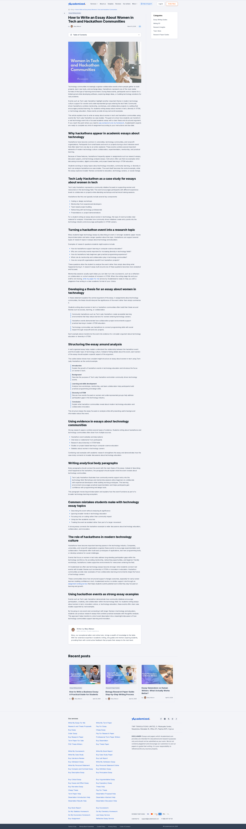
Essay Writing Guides (160, 20)
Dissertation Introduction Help (79, 797)
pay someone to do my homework (111, 123)
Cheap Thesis (73, 790)
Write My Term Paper (104, 723)
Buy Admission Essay (76, 762)
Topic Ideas (157, 31)
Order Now (172, 4)
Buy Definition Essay (103, 769)
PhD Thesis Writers (75, 744)
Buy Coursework (102, 808)
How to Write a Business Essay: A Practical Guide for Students (84, 693)
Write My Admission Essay (105, 762)
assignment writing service (77, 584)
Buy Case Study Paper (104, 755)
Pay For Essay (101, 726)
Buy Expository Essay (104, 783)
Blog (72, 9)
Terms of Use (72, 826)
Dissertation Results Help (77, 801)
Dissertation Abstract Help (105, 797)
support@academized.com (150, 819)
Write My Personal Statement (79, 765)
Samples (110, 4)
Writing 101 (156, 23)
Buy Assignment (74, 818)
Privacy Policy (112, 826)
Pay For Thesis (101, 790)
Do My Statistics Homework (78, 811)
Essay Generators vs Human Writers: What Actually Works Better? (156, 690)
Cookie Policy (101, 826)
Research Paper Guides (161, 35)
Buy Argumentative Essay (105, 779)
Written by (85, 629)
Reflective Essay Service (105, 818)
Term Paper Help (74, 794)
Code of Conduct (125, 826)
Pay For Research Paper (105, 733)
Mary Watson (77, 26)
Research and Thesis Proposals (79, 726)
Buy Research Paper (75, 737)
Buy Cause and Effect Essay (78, 783)
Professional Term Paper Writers (108, 737)
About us (103, 4)
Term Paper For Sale (76, 741)
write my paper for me (91, 279)
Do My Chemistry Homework (106, 811)
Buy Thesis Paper (102, 744)
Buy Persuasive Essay (104, 772)
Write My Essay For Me (76, 723)
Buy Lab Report (102, 758)
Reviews (118, 4)
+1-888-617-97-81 (167, 819)
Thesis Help (100, 787)
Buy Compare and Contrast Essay (80, 769)
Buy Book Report (74, 808)
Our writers (126, 4)
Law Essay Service (103, 815)
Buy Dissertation (102, 741)
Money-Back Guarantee (86, 826)
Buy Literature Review (76, 758)
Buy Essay (72, 730)
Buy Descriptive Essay (76, 772)
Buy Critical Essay (74, 779)
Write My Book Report (104, 751)
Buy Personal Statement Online (107, 765)
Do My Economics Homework (79, 815)
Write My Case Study (76, 755)
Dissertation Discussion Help (106, 801)
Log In (161, 4)
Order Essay (72, 733)
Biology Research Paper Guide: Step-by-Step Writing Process (120, 693)
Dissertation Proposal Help (106, 794)
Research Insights (159, 27)
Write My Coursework (76, 751)
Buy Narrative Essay (75, 787)
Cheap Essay (101, 730)
